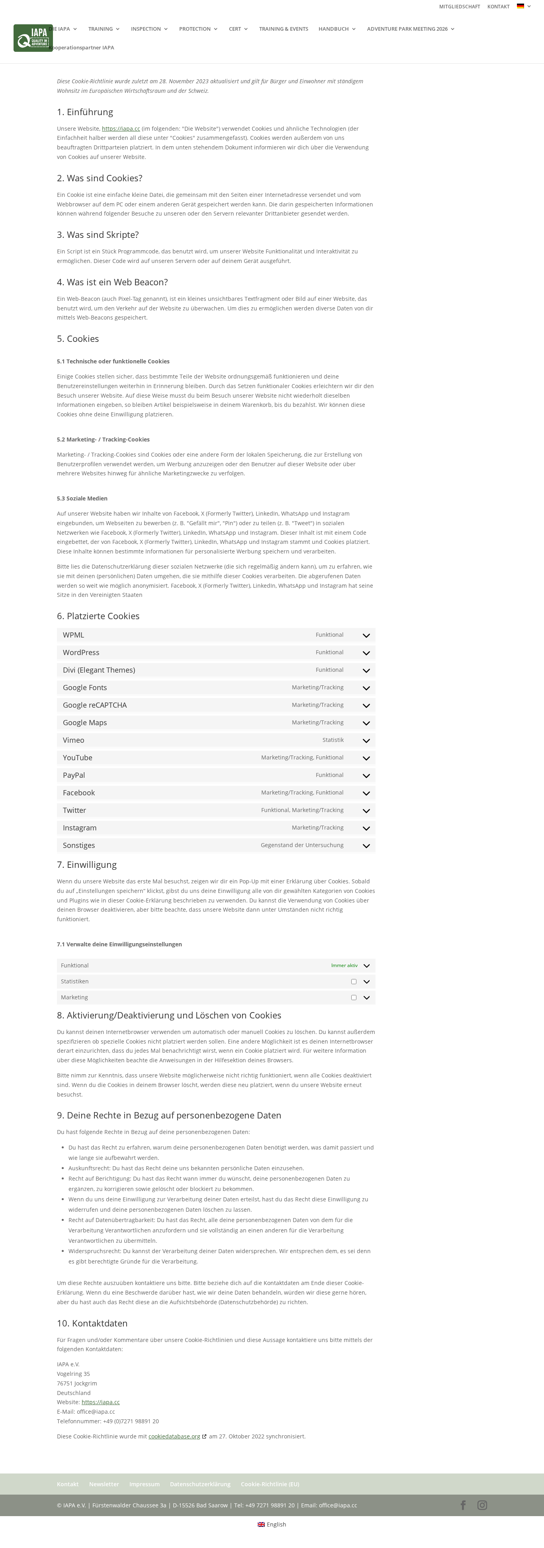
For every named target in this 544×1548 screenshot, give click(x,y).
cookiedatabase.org (174, 1436)
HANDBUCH (334, 29)
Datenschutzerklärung (200, 1484)
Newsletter (104, 1484)
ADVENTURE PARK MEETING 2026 (407, 29)
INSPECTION (146, 29)
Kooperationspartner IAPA (81, 48)
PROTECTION (195, 29)
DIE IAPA (59, 29)
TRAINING (100, 29)
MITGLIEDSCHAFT (459, 7)
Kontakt (68, 1484)
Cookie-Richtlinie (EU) (270, 1484)
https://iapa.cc (121, 128)
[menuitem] (524, 8)
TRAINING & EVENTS (283, 29)
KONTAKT (498, 7)
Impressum (144, 1484)
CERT (235, 29)
